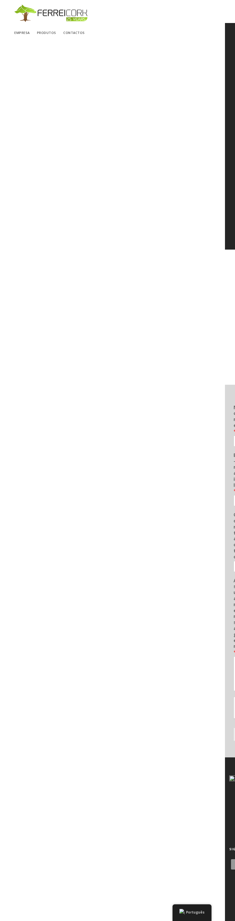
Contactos (74, 32)
